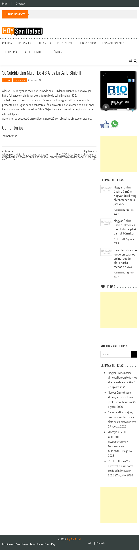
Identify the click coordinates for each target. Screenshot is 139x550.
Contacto (20, 3)
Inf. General (64, 43)
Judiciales (44, 43)
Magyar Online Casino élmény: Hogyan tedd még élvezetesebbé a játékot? (125, 195)
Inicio (4, 3)
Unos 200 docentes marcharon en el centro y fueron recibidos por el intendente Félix (73, 156)
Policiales (24, 43)
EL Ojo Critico (87, 43)
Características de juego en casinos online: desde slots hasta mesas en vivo (125, 258)
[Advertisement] (118, 154)
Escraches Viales (113, 43)
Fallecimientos (33, 52)
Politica (7, 43)
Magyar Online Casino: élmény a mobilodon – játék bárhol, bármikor (125, 227)
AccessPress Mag (46, 544)
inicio (7, 80)
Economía (11, 52)
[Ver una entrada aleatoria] (130, 61)
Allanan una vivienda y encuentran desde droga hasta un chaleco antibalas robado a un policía (25, 156)
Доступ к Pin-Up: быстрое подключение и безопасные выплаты (118, 441)
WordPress (22, 544)
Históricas (55, 52)
